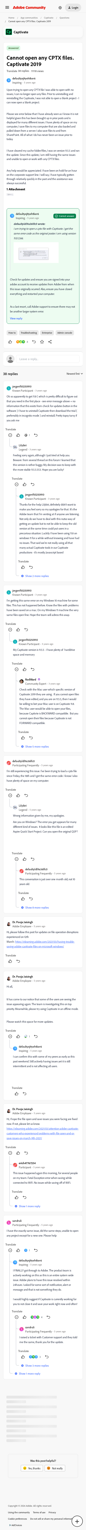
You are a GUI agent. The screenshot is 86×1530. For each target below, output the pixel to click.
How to (12, 332)
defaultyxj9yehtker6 (23, 78)
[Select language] (60, 7)
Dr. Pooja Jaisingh (22, 922)
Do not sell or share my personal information (52, 1518)
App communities (29, 17)
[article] (43, 411)
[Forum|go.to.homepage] (29, 7)
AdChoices (17, 1525)
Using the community (19, 1512)
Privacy (52, 1512)
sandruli (17, 1220)
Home (11, 17)
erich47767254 (27, 1163)
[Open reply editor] (43, 359)
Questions (64, 17)
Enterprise (47, 332)
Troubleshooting (29, 332)
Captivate (48, 17)
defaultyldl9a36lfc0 (23, 761)
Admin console (64, 332)
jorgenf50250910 (21, 386)
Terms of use (39, 1512)
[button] (7, 8)
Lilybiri (23, 445)
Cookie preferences (17, 1518)
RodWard (30, 679)
